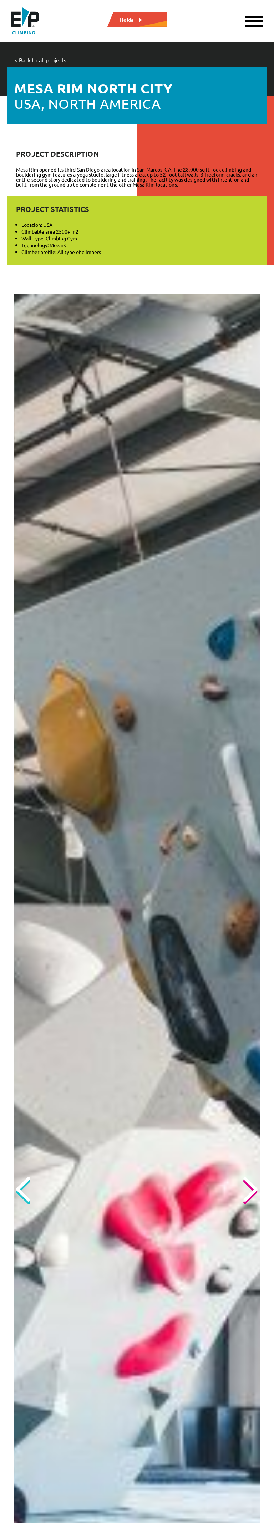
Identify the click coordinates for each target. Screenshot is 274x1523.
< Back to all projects (40, 60)
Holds (126, 19)
